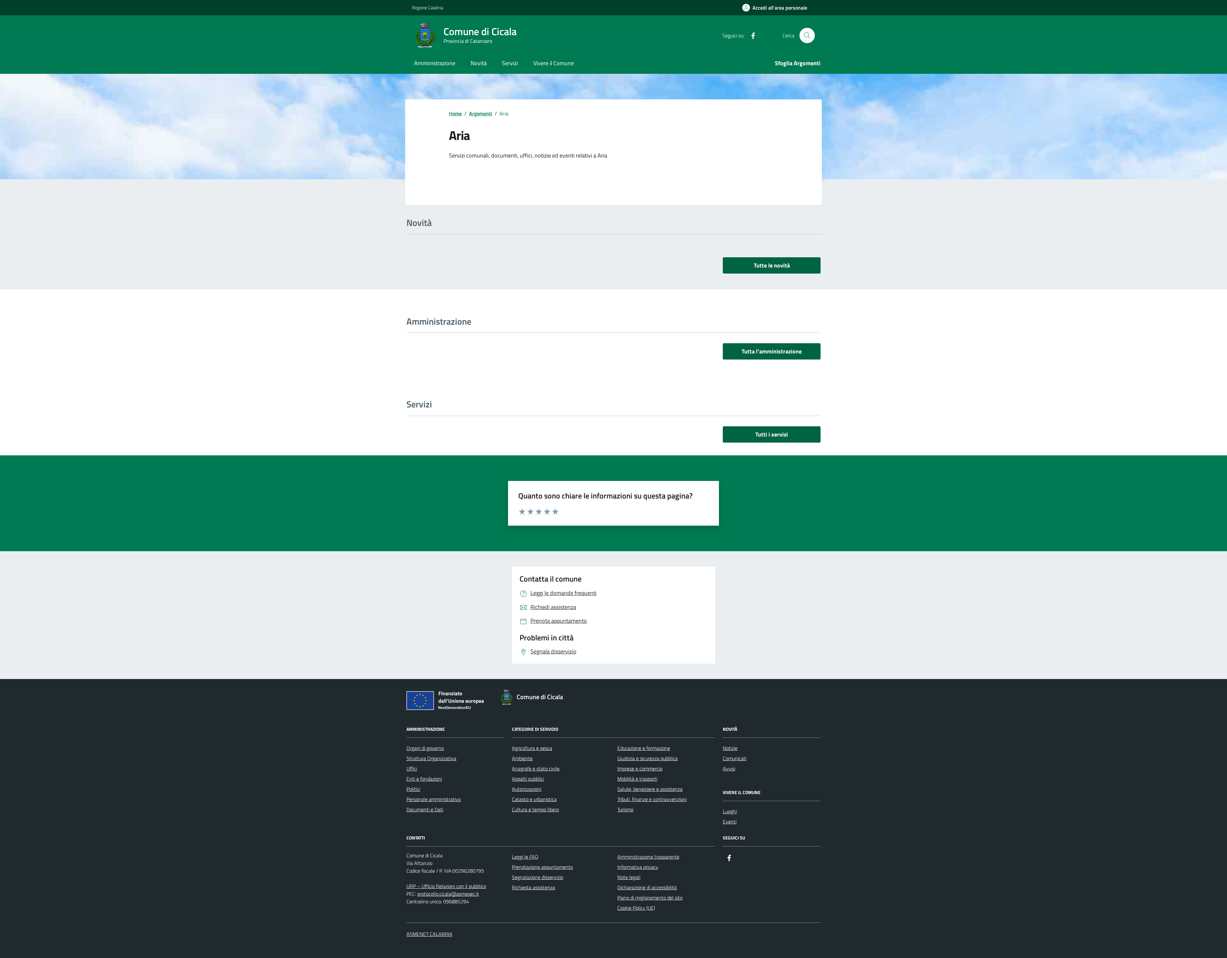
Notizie (730, 748)
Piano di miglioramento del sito (650, 897)
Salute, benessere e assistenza (650, 789)
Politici (413, 789)
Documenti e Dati (424, 809)
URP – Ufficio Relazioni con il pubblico (446, 886)
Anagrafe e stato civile (535, 768)
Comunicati (734, 758)
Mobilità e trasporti (637, 779)
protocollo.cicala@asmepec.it (448, 894)
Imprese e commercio (639, 768)
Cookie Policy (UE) (636, 908)
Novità (479, 63)
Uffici (411, 768)
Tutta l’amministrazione (772, 351)
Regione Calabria (427, 7)
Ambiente (522, 758)
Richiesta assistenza (533, 887)
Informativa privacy (637, 867)
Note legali (628, 877)
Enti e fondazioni (424, 779)
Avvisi (729, 768)
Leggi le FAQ (525, 857)
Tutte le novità (772, 265)
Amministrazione (434, 63)
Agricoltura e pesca (532, 748)
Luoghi (730, 811)
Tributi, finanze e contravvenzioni (652, 799)
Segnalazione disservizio (537, 877)
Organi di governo (425, 748)
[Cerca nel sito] (807, 35)
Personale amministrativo (433, 799)
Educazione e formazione (643, 748)
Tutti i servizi (771, 434)
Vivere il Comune (553, 63)
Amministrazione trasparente (648, 857)
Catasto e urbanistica (534, 799)
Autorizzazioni (526, 789)
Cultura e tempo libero (535, 809)
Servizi (510, 63)
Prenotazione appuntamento (542, 867)
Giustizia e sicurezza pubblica (647, 758)
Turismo (625, 809)
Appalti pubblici (528, 779)
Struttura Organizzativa (431, 758)
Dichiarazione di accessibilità (647, 887)
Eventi (730, 821)
